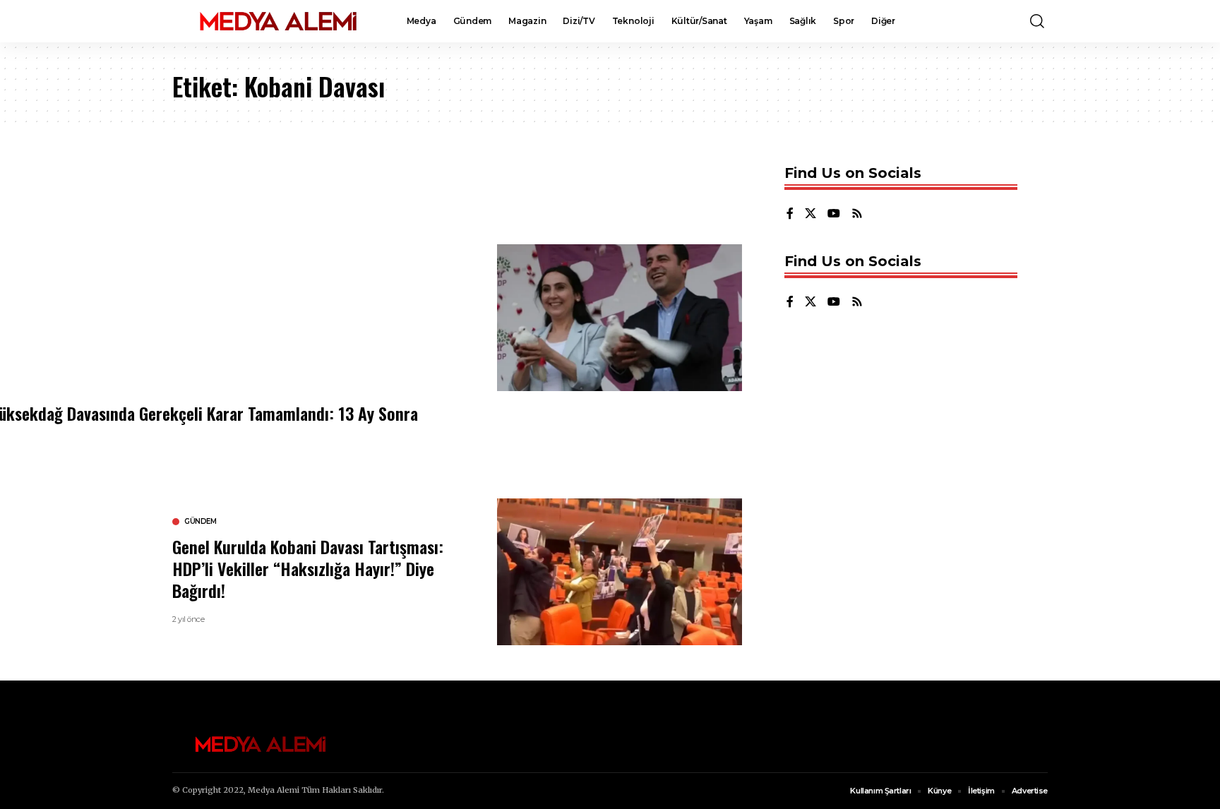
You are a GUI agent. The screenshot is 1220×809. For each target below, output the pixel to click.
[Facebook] (790, 214)
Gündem (200, 521)
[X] (810, 214)
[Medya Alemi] (278, 21)
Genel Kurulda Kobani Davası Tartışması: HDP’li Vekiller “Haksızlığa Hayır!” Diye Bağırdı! (307, 568)
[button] (1037, 21)
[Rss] (857, 214)
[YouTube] (833, 214)
